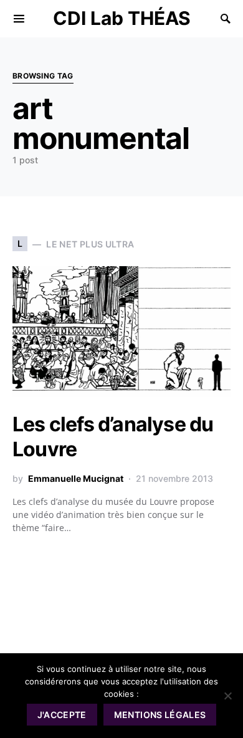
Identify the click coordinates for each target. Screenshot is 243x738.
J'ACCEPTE (62, 714)
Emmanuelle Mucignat (75, 478)
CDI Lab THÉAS (122, 18)
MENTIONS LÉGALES (160, 714)
